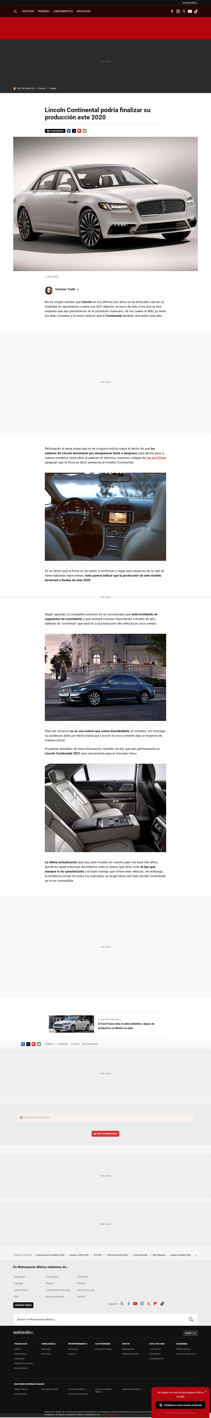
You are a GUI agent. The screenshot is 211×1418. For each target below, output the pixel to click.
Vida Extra (45, 1354)
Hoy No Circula (85, 1290)
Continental (91, 1043)
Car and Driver (156, 458)
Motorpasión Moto (130, 1354)
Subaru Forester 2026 (181, 1255)
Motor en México (55, 1296)
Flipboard (79, 131)
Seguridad (19, 1276)
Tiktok (196, 11)
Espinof (71, 1354)
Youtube (190, 11)
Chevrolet (82, 1276)
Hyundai (18, 1283)
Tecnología (52, 1276)
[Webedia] (190, 3)
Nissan (42, 88)
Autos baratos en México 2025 (50, 1255)
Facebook (172, 11)
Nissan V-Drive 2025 (79, 1255)
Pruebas (43, 11)
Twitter (184, 11)
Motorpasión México (131, 1389)
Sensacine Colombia (77, 1394)
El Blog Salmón (183, 1349)
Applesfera (19, 1358)
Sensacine (73, 1349)
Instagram (178, 11)
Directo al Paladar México (103, 1390)
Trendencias (155, 1349)
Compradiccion (156, 1358)
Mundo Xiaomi (21, 1368)
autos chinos (21, 1290)
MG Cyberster (159, 1255)
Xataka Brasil (20, 1394)
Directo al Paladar (103, 1349)
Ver (107, 1133)
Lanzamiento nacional (58, 1290)
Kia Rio (81, 1296)
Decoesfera (154, 1354)
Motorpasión (128, 1349)
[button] (67, 289)
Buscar (191, 1319)
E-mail (85, 131)
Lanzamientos (63, 11)
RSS (148, 1303)
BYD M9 (98, 1255)
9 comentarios (56, 131)
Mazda (53, 88)
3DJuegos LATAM (49, 1389)
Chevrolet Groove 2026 (117, 1255)
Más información (109, 1414)
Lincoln (75, 1043)
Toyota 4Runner (140, 1255)
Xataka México (21, 1389)
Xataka (17, 1349)
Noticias (28, 11)
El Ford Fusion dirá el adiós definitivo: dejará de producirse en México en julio (126, 1026)
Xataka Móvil (20, 1354)
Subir (188, 1333)
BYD (16, 1296)
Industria (63, 1043)
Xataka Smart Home (23, 1363)
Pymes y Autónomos (186, 1354)
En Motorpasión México (109, 1019)
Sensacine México (76, 1389)
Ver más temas (23, 1305)
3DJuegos (46, 1349)
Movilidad (84, 11)
